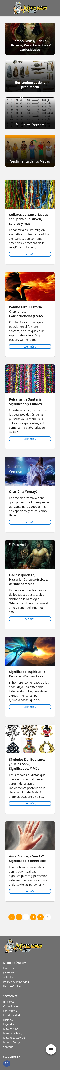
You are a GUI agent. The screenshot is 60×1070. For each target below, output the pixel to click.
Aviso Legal (10, 977)
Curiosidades (11, 1006)
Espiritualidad (11, 1015)
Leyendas (9, 1024)
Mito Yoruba (10, 1029)
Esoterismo (10, 1011)
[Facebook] (6, 1063)
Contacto (8, 973)
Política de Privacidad (16, 982)
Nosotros (9, 968)
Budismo (8, 1002)
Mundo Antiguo (12, 1042)
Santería (8, 1047)
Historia (8, 1020)
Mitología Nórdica (14, 1038)
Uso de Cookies (12, 986)
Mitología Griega (13, 1033)
